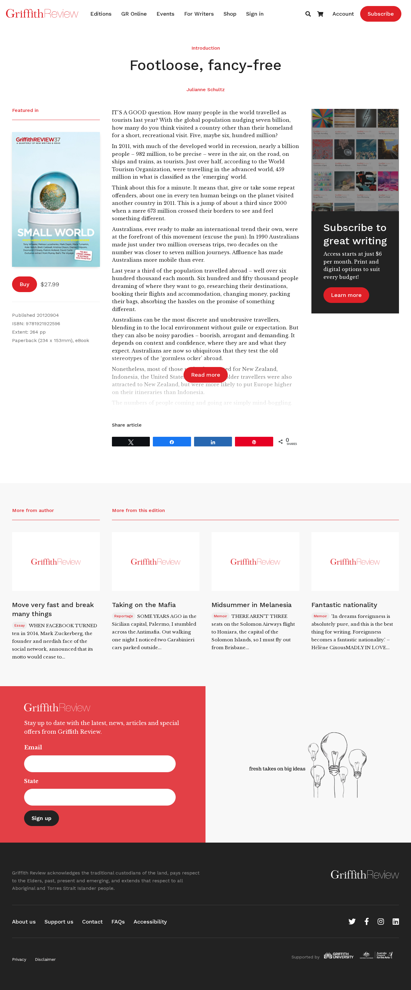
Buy (24, 284)
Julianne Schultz (206, 89)
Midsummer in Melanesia (252, 605)
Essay (19, 625)
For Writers (199, 14)
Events (165, 14)
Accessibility (150, 921)
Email (33, 747)
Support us (59, 921)
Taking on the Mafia (144, 605)
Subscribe (381, 14)
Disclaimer (45, 959)
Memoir (220, 616)
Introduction (205, 48)
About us (24, 921)
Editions (101, 14)
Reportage (123, 616)
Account (343, 14)
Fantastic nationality (344, 605)
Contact (92, 921)
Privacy (19, 959)
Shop (230, 14)
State (31, 781)
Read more (205, 375)
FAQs (118, 921)
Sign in (255, 14)
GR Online (134, 14)
